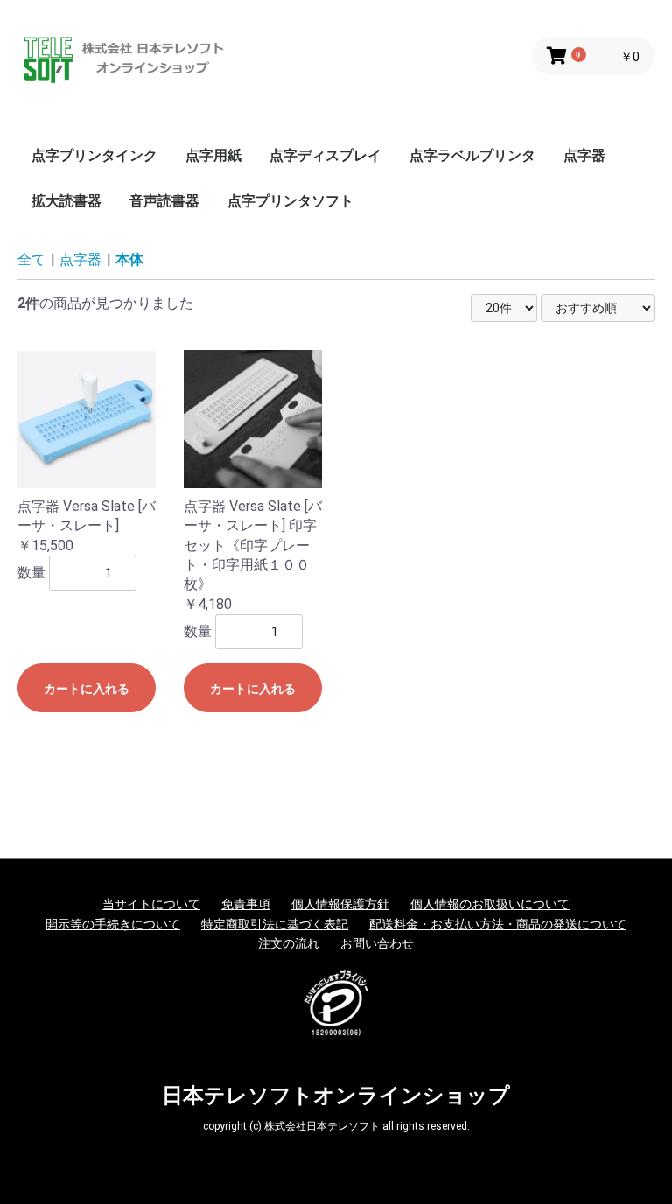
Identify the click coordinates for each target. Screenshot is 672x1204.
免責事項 (245, 904)
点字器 (585, 155)
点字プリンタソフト (291, 200)
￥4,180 (208, 604)
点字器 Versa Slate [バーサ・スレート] (87, 516)
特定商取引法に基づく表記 (274, 924)
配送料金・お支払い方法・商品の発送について (497, 924)
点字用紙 (214, 155)
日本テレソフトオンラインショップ (336, 1095)
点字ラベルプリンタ (473, 155)
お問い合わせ (377, 943)
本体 (130, 259)
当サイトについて (151, 904)
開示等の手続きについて (113, 924)
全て (32, 259)
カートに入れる (87, 689)
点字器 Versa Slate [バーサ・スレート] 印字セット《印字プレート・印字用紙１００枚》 (253, 545)
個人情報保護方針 (340, 904)
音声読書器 (165, 200)
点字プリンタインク (95, 155)
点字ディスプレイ (326, 155)
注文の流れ (288, 943)
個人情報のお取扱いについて (490, 904)
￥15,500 (46, 545)
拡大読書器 (67, 200)
